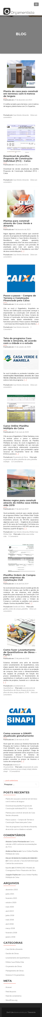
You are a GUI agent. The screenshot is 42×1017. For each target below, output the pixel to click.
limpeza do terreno (27, 690)
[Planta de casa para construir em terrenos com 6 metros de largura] (21, 74)
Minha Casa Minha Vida (15, 962)
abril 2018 (10, 924)
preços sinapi (21, 769)
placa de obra (8, 692)
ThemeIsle (31, 1012)
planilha (25, 609)
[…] (23, 251)
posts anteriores (10, 780)
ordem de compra (15, 609)
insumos (13, 769)
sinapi (16, 692)
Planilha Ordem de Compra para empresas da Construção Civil (19, 577)
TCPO (27, 692)
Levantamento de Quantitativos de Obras (19, 689)
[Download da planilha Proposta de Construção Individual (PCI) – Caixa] (21, 139)
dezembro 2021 (12, 889)
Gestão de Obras (19, 606)
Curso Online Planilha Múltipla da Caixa (16, 427)
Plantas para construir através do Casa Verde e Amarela (17, 223)
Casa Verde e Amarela (21, 115)
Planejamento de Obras (15, 971)
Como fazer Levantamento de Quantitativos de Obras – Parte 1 (19, 652)
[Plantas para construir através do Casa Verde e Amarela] (21, 203)
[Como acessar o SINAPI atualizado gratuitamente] (21, 716)
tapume (21, 692)
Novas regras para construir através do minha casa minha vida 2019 (20, 503)
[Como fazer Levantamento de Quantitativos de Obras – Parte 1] (21, 632)
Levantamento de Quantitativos (18, 958)
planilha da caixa (24, 459)
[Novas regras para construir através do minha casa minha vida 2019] (21, 483)
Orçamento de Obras (20, 457)
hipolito (9, 868)
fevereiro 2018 (11, 932)
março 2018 (10, 928)
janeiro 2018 (10, 937)
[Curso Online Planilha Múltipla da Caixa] (21, 408)
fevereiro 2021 (11, 898)
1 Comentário (13, 536)
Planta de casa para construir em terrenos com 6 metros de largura (20, 93)
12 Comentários (17, 461)
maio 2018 (10, 920)
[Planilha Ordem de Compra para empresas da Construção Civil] (21, 558)
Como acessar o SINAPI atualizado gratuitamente (18, 734)
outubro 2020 (11, 902)
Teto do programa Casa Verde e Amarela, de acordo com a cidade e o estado (20, 341)
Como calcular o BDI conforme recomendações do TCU (21, 844)
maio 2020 (10, 907)
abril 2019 (10, 911)
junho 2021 (10, 894)
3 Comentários (14, 771)
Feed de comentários (14, 996)
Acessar (9, 987)
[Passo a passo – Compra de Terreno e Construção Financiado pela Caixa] (21, 278)
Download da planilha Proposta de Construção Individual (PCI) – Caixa (17, 158)
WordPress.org (11, 1000)
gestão (5, 609)
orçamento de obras (10, 459)
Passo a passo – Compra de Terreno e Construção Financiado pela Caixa (19, 298)
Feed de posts (11, 991)
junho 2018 (10, 915)
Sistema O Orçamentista (11, 766)
